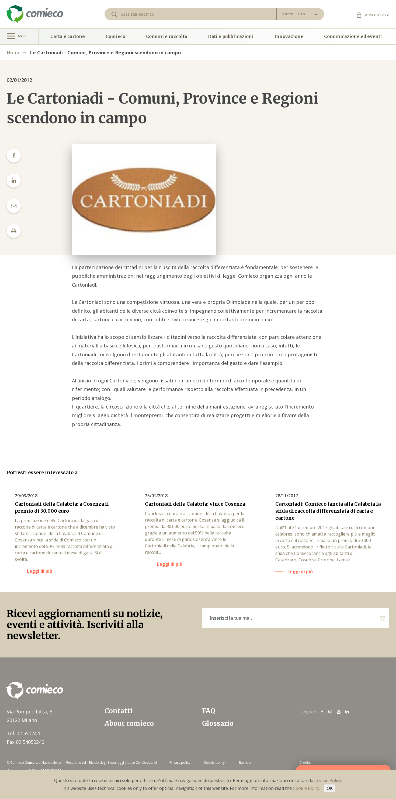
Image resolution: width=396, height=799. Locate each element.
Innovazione (288, 36)
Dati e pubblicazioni (230, 36)
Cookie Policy (327, 780)
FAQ (208, 711)
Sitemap (244, 762)
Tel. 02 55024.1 (23, 733)
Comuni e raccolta (166, 36)
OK (330, 788)
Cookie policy (214, 762)
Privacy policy (179, 762)
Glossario (218, 723)
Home (13, 52)
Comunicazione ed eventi (353, 36)
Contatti (119, 711)
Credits (305, 762)
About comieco (129, 723)
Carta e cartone (67, 36)
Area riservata (376, 14)
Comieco (115, 36)
